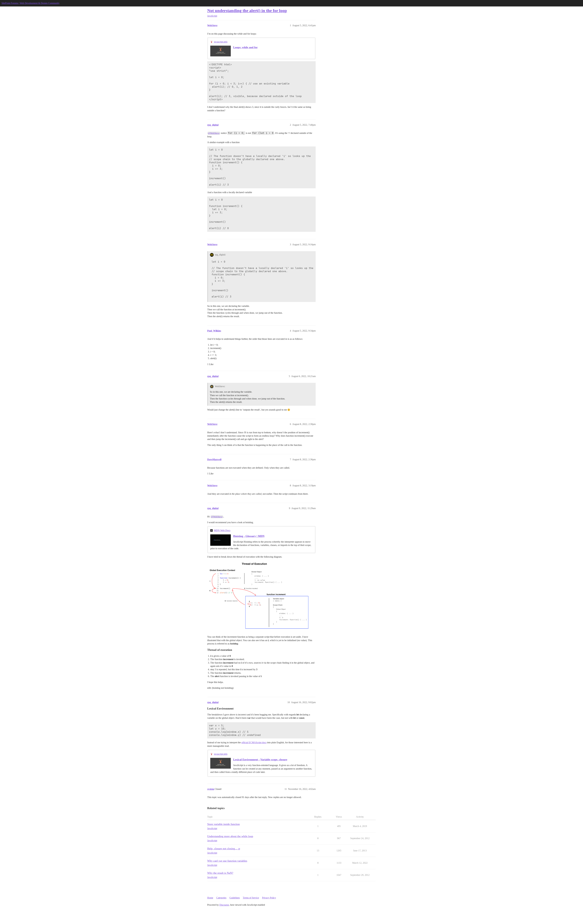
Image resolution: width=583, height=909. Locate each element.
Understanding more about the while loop (230, 836)
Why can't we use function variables (227, 860)
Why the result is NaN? (220, 872)
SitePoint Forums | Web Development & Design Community (31, 3)
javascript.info (220, 41)
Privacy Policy (269, 897)
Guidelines (234, 897)
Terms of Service (251, 897)
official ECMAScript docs (253, 742)
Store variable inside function (223, 824)
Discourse (224, 905)
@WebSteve (214, 133)
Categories (221, 897)
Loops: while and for (245, 47)
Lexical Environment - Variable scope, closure (260, 759)
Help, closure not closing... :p (223, 848)
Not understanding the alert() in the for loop (247, 10)
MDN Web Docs (222, 530)
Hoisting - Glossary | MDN (248, 536)
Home (210, 897)
